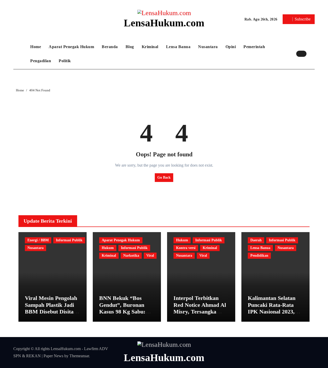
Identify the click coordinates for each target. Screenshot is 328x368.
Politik (65, 61)
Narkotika (131, 255)
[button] (311, 53)
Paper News (53, 356)
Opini (230, 47)
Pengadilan (40, 61)
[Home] (20, 54)
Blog (130, 47)
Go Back (164, 177)
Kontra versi (186, 248)
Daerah (256, 240)
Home (35, 47)
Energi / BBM (38, 240)
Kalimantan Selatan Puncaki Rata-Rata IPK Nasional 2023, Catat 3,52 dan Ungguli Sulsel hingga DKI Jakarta (274, 315)
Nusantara (208, 47)
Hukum (108, 248)
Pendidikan (259, 255)
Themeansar (79, 356)
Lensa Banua (178, 47)
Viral (150, 255)
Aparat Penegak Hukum (71, 47)
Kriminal (150, 47)
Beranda (110, 47)
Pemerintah (254, 47)
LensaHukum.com (164, 23)
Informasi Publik (69, 240)
